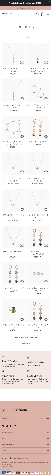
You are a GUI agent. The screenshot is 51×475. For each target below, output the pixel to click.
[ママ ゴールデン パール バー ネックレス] (37, 163)
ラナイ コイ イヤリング (37, 142)
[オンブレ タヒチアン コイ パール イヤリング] (37, 237)
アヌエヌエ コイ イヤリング (13, 288)
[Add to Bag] (22, 62)
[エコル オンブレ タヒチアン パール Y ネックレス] (37, 54)
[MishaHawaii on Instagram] (7, 426)
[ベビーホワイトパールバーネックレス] (37, 200)
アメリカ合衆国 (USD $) (19, 458)
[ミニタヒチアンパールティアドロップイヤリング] (37, 90)
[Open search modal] (37, 13)
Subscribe (45, 418)
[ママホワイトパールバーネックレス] (13, 200)
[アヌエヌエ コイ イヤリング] (13, 273)
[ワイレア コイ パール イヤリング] (37, 310)
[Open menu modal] (47, 13)
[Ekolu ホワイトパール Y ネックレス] (13, 54)
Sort (27, 37)
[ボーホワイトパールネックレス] (13, 237)
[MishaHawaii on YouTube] (15, 426)
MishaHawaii (17, 462)
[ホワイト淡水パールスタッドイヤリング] (37, 273)
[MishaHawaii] (7, 13)
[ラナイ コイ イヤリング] (37, 127)
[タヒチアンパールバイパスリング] (13, 310)
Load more (25, 343)
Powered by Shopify (8, 466)
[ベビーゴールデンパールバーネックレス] (13, 163)
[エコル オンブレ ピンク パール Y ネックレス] (13, 90)
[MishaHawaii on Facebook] (3, 426)
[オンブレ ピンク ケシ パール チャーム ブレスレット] (13, 127)
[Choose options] (46, 99)
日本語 (4, 458)
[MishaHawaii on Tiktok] (11, 426)
